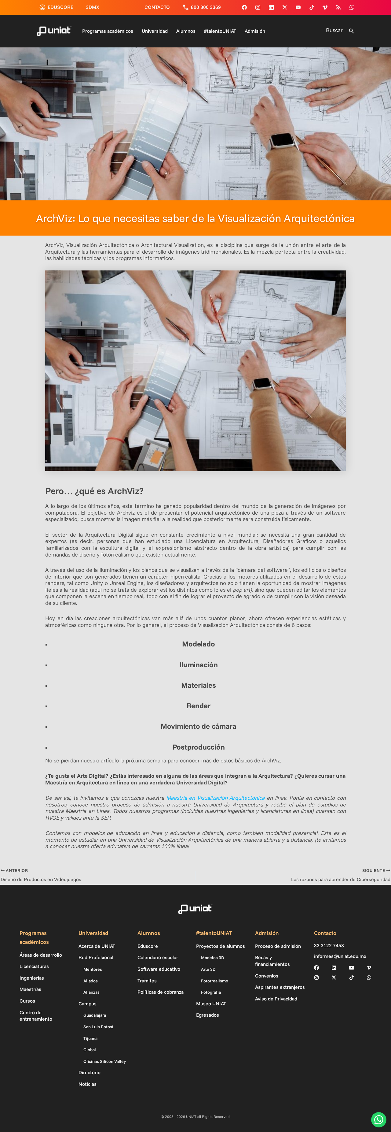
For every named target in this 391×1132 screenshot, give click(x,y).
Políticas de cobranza (160, 992)
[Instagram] (257, 7)
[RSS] (338, 7)
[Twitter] (284, 7)
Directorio (89, 1072)
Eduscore (147, 946)
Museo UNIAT (211, 1003)
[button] (351, 31)
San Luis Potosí (98, 1027)
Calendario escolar (157, 957)
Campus (88, 1003)
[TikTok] (311, 7)
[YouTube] (298, 7)
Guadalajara (94, 1015)
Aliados (90, 981)
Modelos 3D (212, 957)
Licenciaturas (34, 966)
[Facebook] (244, 7)
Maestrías (30, 989)
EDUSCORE (60, 7)
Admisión (255, 31)
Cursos (27, 1001)
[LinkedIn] (333, 967)
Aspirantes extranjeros (280, 987)
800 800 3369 (206, 7)
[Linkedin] (271, 7)
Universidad (155, 31)
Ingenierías (32, 978)
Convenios (266, 976)
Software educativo (158, 969)
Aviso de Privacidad (276, 999)
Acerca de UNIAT (97, 946)
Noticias (88, 1084)
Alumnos (186, 31)
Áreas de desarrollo (41, 955)
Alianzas (91, 992)
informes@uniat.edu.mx (340, 956)
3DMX (92, 7)
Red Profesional (96, 957)
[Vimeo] (325, 7)
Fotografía (211, 992)
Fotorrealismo (214, 981)
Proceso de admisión (278, 946)
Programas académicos (107, 31)
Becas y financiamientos (272, 960)
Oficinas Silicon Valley (104, 1061)
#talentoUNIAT (220, 31)
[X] (333, 977)
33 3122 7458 (329, 945)
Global (89, 1049)
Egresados (207, 1015)
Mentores (92, 969)
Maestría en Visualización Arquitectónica (215, 797)
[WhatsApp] (351, 7)
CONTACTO (157, 7)
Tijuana (90, 1038)
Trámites (147, 980)
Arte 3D (208, 969)
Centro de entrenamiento (36, 1015)
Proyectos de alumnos (220, 946)
